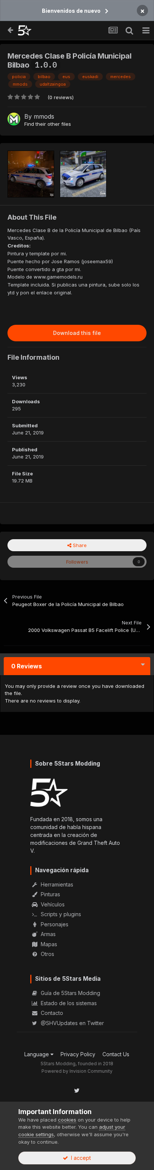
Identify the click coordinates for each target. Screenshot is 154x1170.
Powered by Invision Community (77, 1071)
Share (79, 545)
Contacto (51, 1013)
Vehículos (52, 904)
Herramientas (56, 884)
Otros (46, 954)
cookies (67, 1120)
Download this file (77, 333)
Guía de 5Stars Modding (69, 993)
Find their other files (47, 124)
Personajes (53, 924)
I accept (79, 1158)
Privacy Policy (78, 1054)
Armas (47, 934)
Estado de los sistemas (68, 1003)
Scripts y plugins (60, 914)
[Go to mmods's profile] (13, 119)
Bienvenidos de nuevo (71, 11)
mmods (44, 116)
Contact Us (115, 1054)
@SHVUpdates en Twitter (71, 1023)
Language (37, 1054)
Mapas (48, 944)
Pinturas (49, 894)
